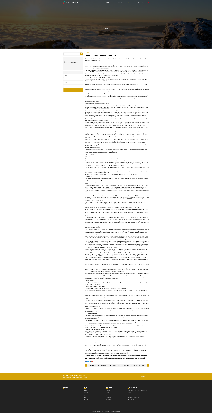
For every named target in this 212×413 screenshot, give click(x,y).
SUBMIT (73, 90)
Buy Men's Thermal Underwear (133, 394)
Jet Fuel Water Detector (132, 395)
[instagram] (72, 391)
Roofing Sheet (108, 397)
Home (107, 2)
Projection (129, 392)
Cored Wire (108, 392)
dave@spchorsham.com (115, 411)
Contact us (140, 2)
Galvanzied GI (108, 399)
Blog (133, 2)
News (128, 2)
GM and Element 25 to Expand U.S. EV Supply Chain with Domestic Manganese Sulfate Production (127, 365)
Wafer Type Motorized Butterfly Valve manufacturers (137, 390)
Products (121, 2)
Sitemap (85, 401)
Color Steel (108, 394)
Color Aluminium (109, 402)
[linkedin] (66, 391)
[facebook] (63, 391)
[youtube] (70, 391)
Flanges (129, 402)
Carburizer (108, 390)
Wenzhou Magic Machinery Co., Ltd (134, 397)
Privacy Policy (86, 402)
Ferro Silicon (108, 401)
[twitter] (68, 391)
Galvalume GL (108, 395)
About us (113, 2)
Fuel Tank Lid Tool (131, 399)
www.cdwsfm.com (131, 401)
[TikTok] (74, 391)
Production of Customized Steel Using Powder (97, 365)
